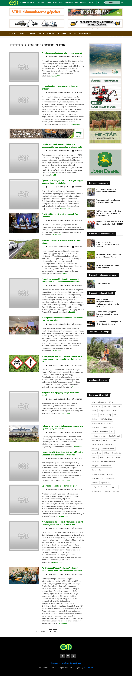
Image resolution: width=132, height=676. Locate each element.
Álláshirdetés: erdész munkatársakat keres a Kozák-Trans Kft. (107, 244)
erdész (102, 415)
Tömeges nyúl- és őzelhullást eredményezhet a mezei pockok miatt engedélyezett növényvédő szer (62, 359)
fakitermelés (117, 406)
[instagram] (102, 2)
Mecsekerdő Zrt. (105, 466)
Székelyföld (96, 427)
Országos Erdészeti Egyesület (102, 423)
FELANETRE (88, 667)
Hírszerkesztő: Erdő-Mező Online (59, 57)
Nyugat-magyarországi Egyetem (103, 474)
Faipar (41, 33)
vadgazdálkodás (97, 487)
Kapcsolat (91, 2)
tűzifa (112, 427)
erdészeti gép (96, 406)
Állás (55, 2)
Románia (95, 483)
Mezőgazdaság (85, 33)
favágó (109, 415)
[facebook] (99, 2)
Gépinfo (33, 33)
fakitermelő (104, 432)
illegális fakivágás (114, 436)
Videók (49, 2)
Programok (69, 2)
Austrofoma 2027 (103, 283)
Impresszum (56, 663)
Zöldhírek (62, 33)
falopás (105, 427)
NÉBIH (94, 415)
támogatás (96, 440)
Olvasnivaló (14, 41)
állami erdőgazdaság (99, 402)
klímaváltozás (116, 453)
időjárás (106, 453)
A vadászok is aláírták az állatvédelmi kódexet (62, 53)
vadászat (107, 406)
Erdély (94, 410)
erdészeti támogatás (99, 436)
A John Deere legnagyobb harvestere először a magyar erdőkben (107, 314)
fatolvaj (94, 457)
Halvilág (72, 33)
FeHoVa (116, 491)
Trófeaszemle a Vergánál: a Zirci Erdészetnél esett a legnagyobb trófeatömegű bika (108, 213)
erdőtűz (95, 432)
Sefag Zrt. (114, 440)
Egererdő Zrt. (105, 483)
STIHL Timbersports (108, 478)
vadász (115, 410)
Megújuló (51, 33)
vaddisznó (107, 491)
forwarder (95, 478)
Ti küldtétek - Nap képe (99, 332)
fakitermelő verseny (113, 457)
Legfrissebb (40, 2)
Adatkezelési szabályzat (71, 663)
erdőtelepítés (96, 491)
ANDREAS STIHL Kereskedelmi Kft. (104, 461)
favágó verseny (97, 444)
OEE (112, 432)
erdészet (105, 440)
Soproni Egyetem (111, 487)
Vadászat (23, 33)
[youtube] (104, 2)
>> (55, 631)
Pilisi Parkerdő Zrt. (106, 419)
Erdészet (12, 33)
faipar (102, 457)
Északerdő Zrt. (110, 444)
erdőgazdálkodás (105, 410)
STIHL (111, 402)
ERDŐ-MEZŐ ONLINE (27, 3)
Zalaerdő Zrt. (96, 470)
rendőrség (95, 449)
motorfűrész (96, 453)
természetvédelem (108, 449)
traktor (94, 419)
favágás (95, 466)
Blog (76, 2)
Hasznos (83, 2)
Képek (60, 2)
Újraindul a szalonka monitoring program (59, 486)
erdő (115, 415)
